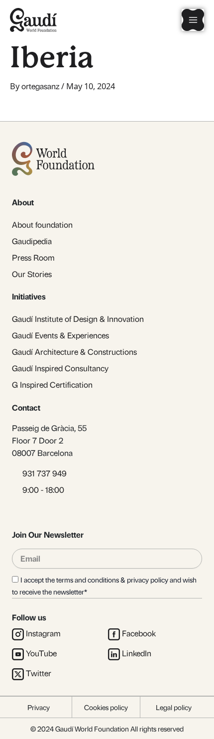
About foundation (42, 224)
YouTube (41, 653)
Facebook (139, 633)
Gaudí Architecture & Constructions (74, 351)
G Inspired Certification (52, 384)
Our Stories (32, 274)
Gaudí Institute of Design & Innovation (78, 318)
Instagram (43, 633)
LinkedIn (136, 653)
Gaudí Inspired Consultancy (60, 368)
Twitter (38, 673)
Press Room (33, 257)
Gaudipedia (32, 241)
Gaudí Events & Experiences (60, 335)
